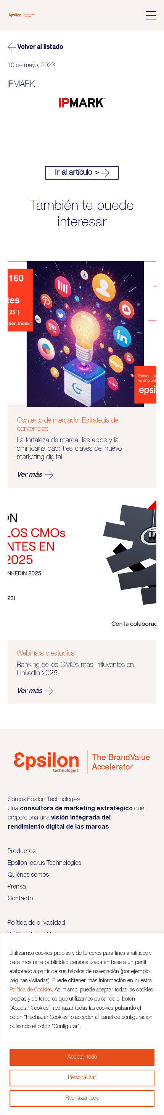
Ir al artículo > (77, 172)
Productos (21, 851)
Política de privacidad (36, 923)
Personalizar (82, 1077)
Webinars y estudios (46, 654)
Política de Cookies (31, 990)
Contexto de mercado (47, 421)
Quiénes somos (28, 875)
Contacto (20, 898)
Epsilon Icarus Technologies (44, 863)
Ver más (29, 475)
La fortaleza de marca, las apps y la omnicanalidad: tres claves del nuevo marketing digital (69, 448)
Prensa (17, 887)
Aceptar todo (82, 1057)
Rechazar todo (82, 1098)
